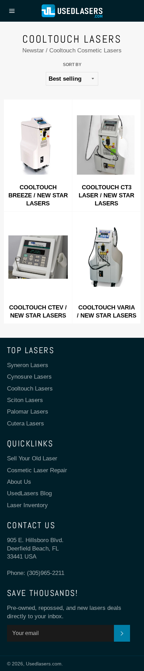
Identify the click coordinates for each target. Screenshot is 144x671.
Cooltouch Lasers (30, 388)
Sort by (72, 64)
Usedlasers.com (44, 663)
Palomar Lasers (27, 411)
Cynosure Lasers (29, 376)
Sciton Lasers (25, 400)
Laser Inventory (27, 505)
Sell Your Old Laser (32, 458)
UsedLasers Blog (29, 493)
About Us (19, 482)
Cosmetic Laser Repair (37, 470)
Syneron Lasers (27, 365)
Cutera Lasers (25, 423)
